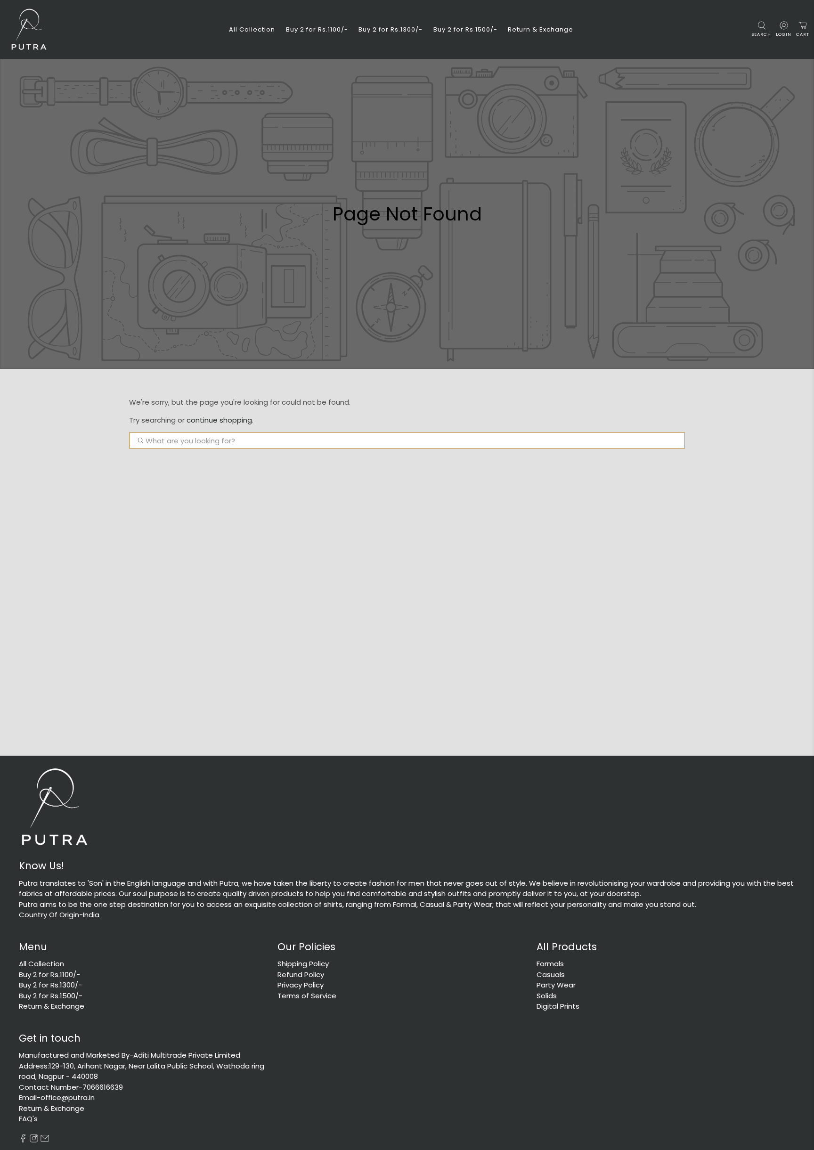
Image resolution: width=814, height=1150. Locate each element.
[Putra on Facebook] (23, 1140)
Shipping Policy (303, 964)
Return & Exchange (540, 29)
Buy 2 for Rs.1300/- (390, 29)
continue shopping (219, 420)
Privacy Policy (300, 985)
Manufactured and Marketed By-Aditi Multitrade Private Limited (129, 1055)
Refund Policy (300, 974)
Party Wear (556, 985)
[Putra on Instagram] (34, 1140)
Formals (550, 964)
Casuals (551, 974)
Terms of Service (306, 996)
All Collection (252, 29)
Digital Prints (558, 1006)
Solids (547, 996)
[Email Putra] (45, 1140)
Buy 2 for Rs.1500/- (465, 29)
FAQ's (28, 1119)
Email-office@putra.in (57, 1097)
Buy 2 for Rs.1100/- (317, 29)
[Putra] (29, 29)
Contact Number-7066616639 (71, 1087)
